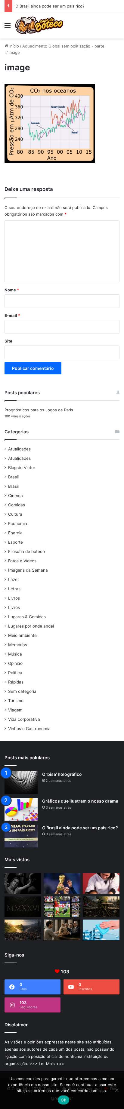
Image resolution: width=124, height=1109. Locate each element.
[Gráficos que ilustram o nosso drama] (21, 809)
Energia (15, 532)
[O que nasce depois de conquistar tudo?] (101, 883)
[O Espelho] (23, 883)
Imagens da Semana (28, 570)
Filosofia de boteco (26, 551)
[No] (116, 1090)
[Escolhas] (23, 930)
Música (15, 654)
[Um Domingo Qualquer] (62, 883)
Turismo (15, 700)
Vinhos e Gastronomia (29, 728)
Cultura (15, 514)
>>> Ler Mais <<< (46, 1063)
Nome (12, 289)
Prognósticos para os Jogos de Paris (39, 409)
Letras (14, 588)
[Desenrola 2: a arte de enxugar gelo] (101, 930)
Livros (14, 598)
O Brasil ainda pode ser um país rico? (50, 6)
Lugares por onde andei (31, 626)
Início (13, 46)
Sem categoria (22, 691)
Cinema (15, 495)
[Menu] (8, 27)
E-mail (12, 315)
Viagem (15, 710)
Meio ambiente (22, 635)
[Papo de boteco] (39, 25)
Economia (17, 523)
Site (8, 341)
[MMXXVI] (23, 906)
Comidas (16, 504)
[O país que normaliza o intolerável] (101, 906)
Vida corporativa (24, 719)
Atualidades (19, 449)
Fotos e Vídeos (22, 560)
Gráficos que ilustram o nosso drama (80, 800)
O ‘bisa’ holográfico (62, 774)
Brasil (13, 477)
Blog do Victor (21, 467)
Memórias (17, 644)
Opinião (15, 663)
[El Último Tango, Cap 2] (62, 906)
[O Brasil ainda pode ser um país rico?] (21, 836)
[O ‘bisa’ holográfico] (21, 782)
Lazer (13, 579)
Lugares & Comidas (27, 616)
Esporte (15, 542)
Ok (63, 1100)
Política (15, 672)
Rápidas (15, 682)
